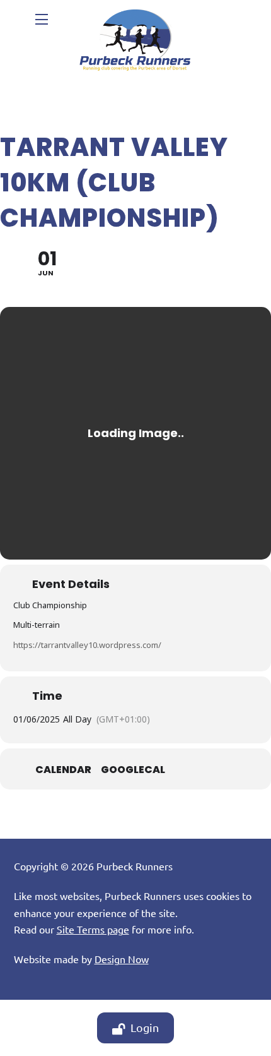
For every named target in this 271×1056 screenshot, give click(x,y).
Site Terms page (93, 929)
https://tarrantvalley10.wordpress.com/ (87, 645)
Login (144, 1027)
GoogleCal (133, 770)
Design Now (122, 958)
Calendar (63, 770)
